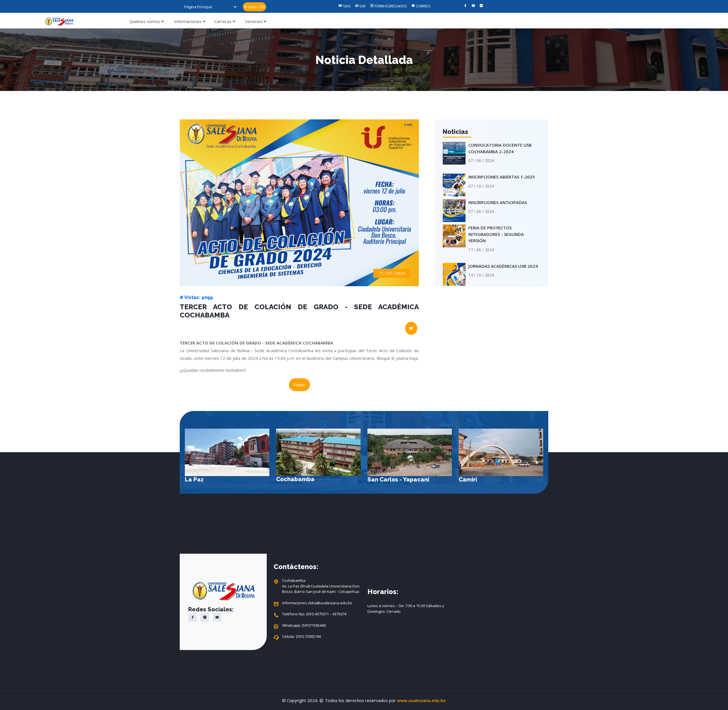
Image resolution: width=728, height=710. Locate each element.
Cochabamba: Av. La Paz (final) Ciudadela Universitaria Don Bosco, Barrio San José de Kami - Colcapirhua (320, 586)
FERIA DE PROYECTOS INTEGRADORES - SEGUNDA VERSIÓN (496, 234)
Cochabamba (204, 479)
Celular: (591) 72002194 (301, 636)
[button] (537, 462)
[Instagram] (481, 6)
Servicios (254, 21)
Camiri (376, 479)
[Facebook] (465, 6)
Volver (299, 384)
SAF (362, 6)
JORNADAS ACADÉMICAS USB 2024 (503, 266)
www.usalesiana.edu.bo (421, 700)
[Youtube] (473, 6)
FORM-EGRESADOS (390, 6)
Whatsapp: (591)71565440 (304, 625)
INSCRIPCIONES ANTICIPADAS (497, 202)
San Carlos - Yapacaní (307, 479)
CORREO (422, 6)
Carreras (223, 21)
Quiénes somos (145, 21)
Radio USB (256, 7)
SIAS (346, 6)
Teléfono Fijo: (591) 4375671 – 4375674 (314, 613)
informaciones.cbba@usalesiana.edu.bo (317, 602)
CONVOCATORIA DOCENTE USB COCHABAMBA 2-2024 (500, 148)
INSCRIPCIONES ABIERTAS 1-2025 (501, 177)
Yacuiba (470, 479)
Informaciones (188, 21)
